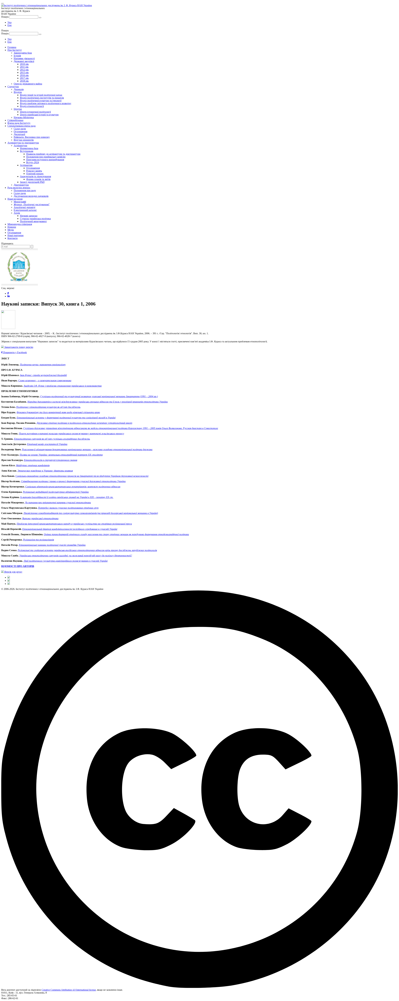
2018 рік (24, 81)
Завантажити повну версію (18, 347)
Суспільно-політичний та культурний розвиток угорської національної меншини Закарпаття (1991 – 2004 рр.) (99, 396)
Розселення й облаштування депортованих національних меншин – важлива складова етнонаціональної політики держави (87, 449)
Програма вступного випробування (45, 159)
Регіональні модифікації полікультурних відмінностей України (56, 492)
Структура (13, 86)
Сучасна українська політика (35, 218)
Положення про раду (25, 190)
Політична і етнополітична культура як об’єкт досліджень (48, 407)
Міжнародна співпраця (19, 224)
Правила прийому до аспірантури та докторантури (53, 154)
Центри (18, 109)
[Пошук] (40, 17)
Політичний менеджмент (33, 221)
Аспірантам (26, 165)
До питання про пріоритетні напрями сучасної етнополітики (58, 502)
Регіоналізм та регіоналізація (38, 539)
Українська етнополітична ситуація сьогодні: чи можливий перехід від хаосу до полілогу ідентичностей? (75, 555)
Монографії (20, 201)
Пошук (5, 16)
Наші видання (14, 199)
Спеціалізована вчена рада (21, 126)
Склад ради (20, 128)
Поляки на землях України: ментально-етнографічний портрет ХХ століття (61, 454)
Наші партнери (15, 235)
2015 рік (24, 72)
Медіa (10, 229)
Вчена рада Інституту (18, 123)
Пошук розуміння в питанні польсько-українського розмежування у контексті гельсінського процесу (71, 433)
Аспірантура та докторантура (23, 142)
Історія (17, 55)
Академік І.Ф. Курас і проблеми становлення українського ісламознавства (63, 385)
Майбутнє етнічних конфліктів (33, 465)
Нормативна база (29, 148)
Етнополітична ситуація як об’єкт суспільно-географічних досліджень (52, 439)
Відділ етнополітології (32, 106)
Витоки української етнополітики (40, 518)
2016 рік (24, 75)
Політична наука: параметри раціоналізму (43, 364)
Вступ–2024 (32, 162)
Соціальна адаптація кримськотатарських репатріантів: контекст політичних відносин (72, 486)
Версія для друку (13, 571)
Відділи (18, 92)
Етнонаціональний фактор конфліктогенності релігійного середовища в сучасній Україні (69, 529)
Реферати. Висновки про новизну (32, 137)
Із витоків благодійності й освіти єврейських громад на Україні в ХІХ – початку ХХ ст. (66, 497)
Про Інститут (14, 50)
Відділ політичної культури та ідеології (40, 100)
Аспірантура (20, 145)
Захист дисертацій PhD (32, 182)
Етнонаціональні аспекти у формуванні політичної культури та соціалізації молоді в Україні (66, 417)
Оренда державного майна (28, 83)
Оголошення (20, 131)
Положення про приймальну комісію (45, 156)
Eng (9, 25)
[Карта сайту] (8, 580)
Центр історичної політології (35, 111)
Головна (11, 47)
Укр (9, 22)
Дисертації (19, 134)
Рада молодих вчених (18, 187)
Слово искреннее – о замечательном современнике (44, 380)
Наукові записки (28, 215)
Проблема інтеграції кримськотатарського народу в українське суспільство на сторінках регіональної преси (74, 523)
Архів (17, 213)
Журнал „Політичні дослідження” (32, 204)
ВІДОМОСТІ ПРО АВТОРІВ (17, 566)
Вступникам (26, 151)
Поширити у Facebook (14, 352)
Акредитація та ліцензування (35, 176)
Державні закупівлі (24, 61)
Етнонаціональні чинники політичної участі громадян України (52, 545)
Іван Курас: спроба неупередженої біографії (43, 375)
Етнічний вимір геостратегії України (47, 444)
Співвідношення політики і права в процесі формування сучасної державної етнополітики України (73, 481)
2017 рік (24, 78)
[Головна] (8, 577)
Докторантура (21, 185)
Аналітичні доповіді (24, 207)
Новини (11, 227)
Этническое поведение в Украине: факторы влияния (45, 470)
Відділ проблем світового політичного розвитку (45, 103)
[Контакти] (8, 583)
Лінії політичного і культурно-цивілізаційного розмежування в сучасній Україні (66, 561)
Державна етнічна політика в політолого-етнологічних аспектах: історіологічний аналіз (84, 423)
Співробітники (15, 120)
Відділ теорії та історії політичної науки (41, 95)
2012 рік (24, 69)
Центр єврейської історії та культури (39, 114)
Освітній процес (35, 173)
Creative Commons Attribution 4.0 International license (69, 990)
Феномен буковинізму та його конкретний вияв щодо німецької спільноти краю (58, 412)
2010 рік (24, 64)
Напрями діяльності (24, 58)
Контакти (12, 238)
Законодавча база (23, 52)
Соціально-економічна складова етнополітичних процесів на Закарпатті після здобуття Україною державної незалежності (81, 476)
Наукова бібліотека (24, 117)
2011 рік (24, 67)
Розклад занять (34, 170)
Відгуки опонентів (24, 140)
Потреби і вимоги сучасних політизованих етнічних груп (68, 508)
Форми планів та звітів (38, 179)
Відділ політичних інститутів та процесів (42, 97)
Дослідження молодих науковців (31, 196)
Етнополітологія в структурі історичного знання (50, 460)
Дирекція (19, 89)
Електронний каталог (25, 210)
